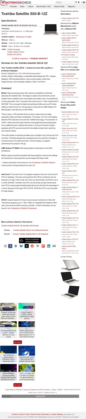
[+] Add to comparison (20, 58)
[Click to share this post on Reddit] (32, 246)
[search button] (76, 2)
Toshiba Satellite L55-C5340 (70, 150)
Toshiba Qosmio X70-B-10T (70, 239)
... (83, 6)
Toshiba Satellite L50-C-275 (70, 157)
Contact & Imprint (18, 414)
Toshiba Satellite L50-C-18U (70, 112)
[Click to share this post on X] (27, 246)
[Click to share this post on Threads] (16, 246)
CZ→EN (22, 73)
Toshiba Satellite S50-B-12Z (11, 225)
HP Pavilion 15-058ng (68, 55)
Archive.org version (33, 73)
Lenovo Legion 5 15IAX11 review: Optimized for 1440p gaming (27, 315)
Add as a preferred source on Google (32, 240)
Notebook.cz (12, 73)
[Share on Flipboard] (43, 246)
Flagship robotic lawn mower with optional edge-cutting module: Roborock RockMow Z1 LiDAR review (8, 315)
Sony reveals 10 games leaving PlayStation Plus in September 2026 (8, 358)
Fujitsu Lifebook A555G (69, 33)
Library (54, 390)
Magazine (71, 6)
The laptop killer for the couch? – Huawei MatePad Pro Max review (8, 334)
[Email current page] (54, 246)
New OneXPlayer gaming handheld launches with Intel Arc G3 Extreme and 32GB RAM (8, 376)
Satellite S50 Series (29, 25)
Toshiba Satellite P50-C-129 (70, 180)
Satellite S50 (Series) (14, 54)
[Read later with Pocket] (38, 246)
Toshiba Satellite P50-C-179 (70, 142)
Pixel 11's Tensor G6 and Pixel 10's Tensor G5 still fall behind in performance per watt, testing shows (26, 376)
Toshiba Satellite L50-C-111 (70, 225)
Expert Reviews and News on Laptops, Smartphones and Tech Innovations (28, 390)
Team (28, 414)
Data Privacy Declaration (40, 414)
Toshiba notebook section (15, 52)
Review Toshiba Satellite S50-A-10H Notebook (30, 234)
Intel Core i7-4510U (8, 31)
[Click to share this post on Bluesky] (21, 246)
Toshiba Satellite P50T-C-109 (70, 197)
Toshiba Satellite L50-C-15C (70, 218)
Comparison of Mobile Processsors (24, 208)
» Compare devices (38, 58)
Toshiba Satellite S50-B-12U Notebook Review (30, 230)
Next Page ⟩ (17, 342)
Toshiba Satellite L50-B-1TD (70, 18)
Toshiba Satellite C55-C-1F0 (70, 211)
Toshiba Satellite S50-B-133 (70, 45)
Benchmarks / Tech (44, 6)
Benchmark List (29, 165)
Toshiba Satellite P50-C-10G (70, 232)
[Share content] (5, 246)
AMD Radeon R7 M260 (23, 37)
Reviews (13, 6)
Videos (30, 6)
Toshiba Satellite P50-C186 (70, 164)
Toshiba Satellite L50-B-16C (70, 62)
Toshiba (59, 390)
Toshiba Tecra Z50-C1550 (69, 135)
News (22, 6)
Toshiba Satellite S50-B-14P (70, 50)
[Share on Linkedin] (49, 246)
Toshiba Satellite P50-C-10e (70, 204)
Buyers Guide (59, 6)
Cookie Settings (57, 414)
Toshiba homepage (13, 49)
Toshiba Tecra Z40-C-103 (69, 128)
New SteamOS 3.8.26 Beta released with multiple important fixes (26, 359)
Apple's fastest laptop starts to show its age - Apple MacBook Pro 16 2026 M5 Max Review (26, 334)
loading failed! (6, 396)
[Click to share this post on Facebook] (10, 246)
